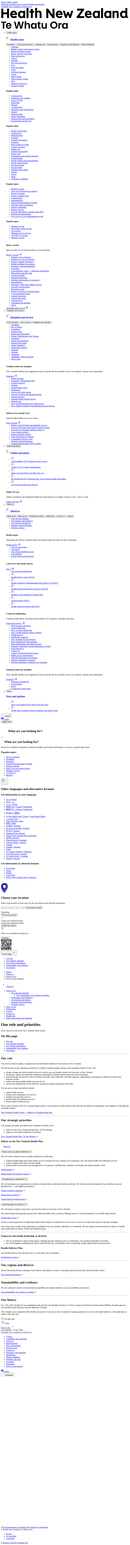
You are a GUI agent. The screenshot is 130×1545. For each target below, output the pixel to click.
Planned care (16, 401)
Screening (15, 269)
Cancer (14, 58)
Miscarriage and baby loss (21, 273)
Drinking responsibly (19, 151)
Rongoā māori (17, 114)
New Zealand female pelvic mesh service (27, 404)
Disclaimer (10, 1364)
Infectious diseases (18, 72)
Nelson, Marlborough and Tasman (25, 336)
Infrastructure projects (9, 1195)
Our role (9, 958)
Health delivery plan (9, 1257)
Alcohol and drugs (18, 296)
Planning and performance (21, 525)
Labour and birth (18, 275)
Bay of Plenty (16, 327)
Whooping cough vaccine (21, 229)
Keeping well (40, 44)
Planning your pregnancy (21, 257)
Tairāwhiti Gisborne (19, 348)
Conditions (11, 44)
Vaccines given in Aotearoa (22, 205)
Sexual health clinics (19, 388)
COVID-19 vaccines (19, 235)
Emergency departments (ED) (23, 381)
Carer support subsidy (20, 432)
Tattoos (14, 172)
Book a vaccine (17, 209)
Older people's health (19, 79)
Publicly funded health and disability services (29, 425)
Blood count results (19, 131)
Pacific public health (19, 163)
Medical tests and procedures (22, 119)
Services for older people (21, 392)
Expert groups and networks (22, 556)
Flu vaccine (15, 231)
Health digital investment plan (13, 1199)
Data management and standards (24, 642)
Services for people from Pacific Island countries (30, 427)
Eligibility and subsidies (42, 322)
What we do (11, 516)
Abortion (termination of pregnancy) (25, 280)
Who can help (12, 423)
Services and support (14, 1366)
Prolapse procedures (19, 140)
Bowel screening (18, 193)
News (8, 569)
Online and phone (13, 446)
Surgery (14, 112)
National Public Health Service (23, 399)
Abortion (14, 138)
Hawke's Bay (16, 332)
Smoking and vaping (19, 170)
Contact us (61, 516)
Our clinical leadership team (22, 552)
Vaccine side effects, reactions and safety (27, 212)
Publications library (36, 516)
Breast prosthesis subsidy (21, 434)
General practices (18, 383)
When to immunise (18, 207)
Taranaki (14, 350)
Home (8, 972)
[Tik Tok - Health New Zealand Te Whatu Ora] (2, 1521)
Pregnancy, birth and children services (26, 285)
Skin (13, 81)
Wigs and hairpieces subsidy (22, 437)
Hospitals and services (15, 311)
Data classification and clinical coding (26, 644)
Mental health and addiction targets (15, 1174)
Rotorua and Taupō (19, 343)
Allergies (14, 47)
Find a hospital (12, 322)
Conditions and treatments (16, 1339)
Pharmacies (15, 390)
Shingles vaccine (18, 238)
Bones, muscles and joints (21, 54)
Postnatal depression (19, 278)
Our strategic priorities (15, 961)
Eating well (15, 154)
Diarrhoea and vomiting (20, 98)
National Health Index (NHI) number (26, 443)
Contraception (16, 198)
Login (6, 719)
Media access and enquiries (22, 655)
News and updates (13, 1346)
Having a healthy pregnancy (22, 262)
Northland (15, 338)
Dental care (15, 149)
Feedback (10, 376)
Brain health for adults (20, 145)
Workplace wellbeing (19, 179)
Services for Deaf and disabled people (26, 394)
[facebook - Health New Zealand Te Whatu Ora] (2, 1379)
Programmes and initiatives (22, 521)
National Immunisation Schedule (24, 203)
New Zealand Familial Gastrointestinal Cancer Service (33, 406)
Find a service (25, 322)
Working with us (18, 528)
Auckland (15, 325)
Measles (14, 105)
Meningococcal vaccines (21, 233)
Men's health (16, 77)
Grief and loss (16, 301)
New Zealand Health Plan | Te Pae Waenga (18, 1136)
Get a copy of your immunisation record (27, 216)
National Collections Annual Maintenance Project (31, 646)
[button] (5, 1146)
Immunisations (52, 44)
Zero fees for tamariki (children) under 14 (27, 430)
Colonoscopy (16, 133)
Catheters (15, 142)
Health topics (12, 33)
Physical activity (17, 165)
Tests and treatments (25, 44)
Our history (10, 968)
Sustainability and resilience (17, 965)
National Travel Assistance (21, 441)
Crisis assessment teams (20, 294)
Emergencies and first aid (21, 121)
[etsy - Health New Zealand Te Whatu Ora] (65, 1514)
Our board (15, 549)
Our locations (16, 684)
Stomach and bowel (19, 83)
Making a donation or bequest (23, 660)
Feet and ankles (17, 67)
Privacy (9, 1534)
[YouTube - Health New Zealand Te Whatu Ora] (2, 1518)
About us (10, 504)
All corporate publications (21, 571)
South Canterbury (18, 345)
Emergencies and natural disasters (24, 156)
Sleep (13, 177)
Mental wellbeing (88, 44)
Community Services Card (21, 439)
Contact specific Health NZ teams (24, 653)
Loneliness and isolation (20, 303)
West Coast (15, 359)
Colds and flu (16, 96)
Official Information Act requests (24, 658)
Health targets (12, 545)
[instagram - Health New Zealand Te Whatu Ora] (2, 1382)
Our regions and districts (21, 523)
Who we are (22, 516)
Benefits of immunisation (21, 214)
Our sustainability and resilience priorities (32, 995)
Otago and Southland (19, 341)
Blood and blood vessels (21, 51)
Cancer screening (18, 147)
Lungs (13, 74)
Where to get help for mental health (25, 291)
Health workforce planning (12, 1191)
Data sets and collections (21, 626)
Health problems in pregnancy (23, 264)
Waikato (14, 352)
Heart (13, 70)
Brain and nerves (18, 56)
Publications (11, 1009)
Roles (13, 686)
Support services (17, 397)
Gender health (16, 158)
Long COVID (17, 100)
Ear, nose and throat (19, 63)
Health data (50, 516)
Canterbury (15, 329)
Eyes (13, 65)
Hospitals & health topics (11, 4)
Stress (13, 305)
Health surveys (17, 635)
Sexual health (16, 167)
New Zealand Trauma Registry (23, 639)
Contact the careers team (21, 689)
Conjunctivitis (16, 107)
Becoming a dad (17, 289)
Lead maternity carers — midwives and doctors (30, 271)
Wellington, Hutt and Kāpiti (22, 357)
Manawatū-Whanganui (20, 334)
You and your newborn (20, 287)
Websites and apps (13, 1359)
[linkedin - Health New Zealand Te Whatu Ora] (2, 1386)
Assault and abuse (18, 298)
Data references (17, 649)
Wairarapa (15, 354)
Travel (13, 174)
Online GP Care (12, 502)
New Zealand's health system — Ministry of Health (26, 1112)
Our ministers (16, 554)
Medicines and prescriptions (22, 109)
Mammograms (17, 135)
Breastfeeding (16, 282)
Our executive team (19, 547)
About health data (18, 628)
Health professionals (36, 4)
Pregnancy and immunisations (23, 266)
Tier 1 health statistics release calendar (26, 633)
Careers (25, 4)
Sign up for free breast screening (24, 191)
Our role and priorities (20, 519)
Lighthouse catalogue (19, 637)
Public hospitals (17, 378)
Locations (10, 1362)
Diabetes (14, 61)
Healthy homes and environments (24, 161)
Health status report (9, 1218)
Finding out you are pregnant (22, 259)
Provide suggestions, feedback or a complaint (29, 662)
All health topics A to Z (15, 308)
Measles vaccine (17, 189)
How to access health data (21, 630)
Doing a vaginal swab (20, 196)
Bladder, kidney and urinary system (25, 49)
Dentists (14, 385)
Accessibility (11, 1536)
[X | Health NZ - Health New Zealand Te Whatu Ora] (2, 1525)
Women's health (17, 86)
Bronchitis (15, 103)
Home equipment (18, 116)
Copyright (10, 1538)
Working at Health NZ (20, 682)
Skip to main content (9, 2)
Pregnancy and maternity (70, 44)
